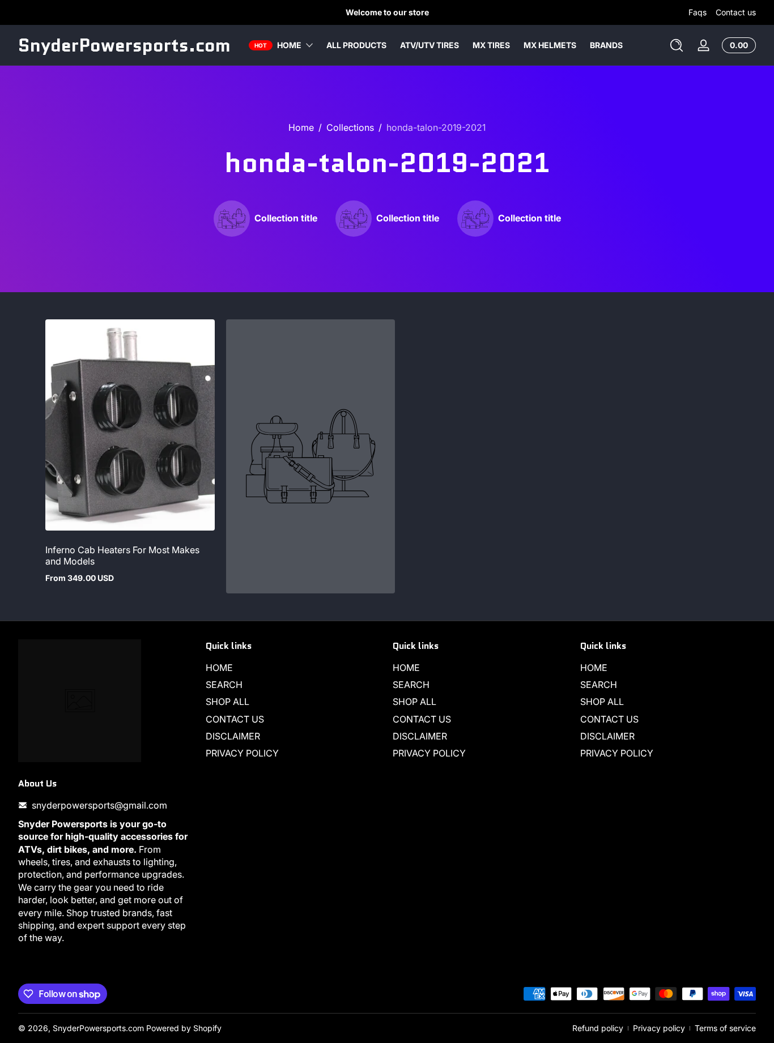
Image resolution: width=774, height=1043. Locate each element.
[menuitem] (294, 667)
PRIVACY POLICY (242, 753)
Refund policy (597, 1028)
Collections (350, 127)
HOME (219, 667)
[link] (265, 218)
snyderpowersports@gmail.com (99, 805)
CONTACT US (235, 719)
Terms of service (725, 1028)
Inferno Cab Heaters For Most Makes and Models (122, 555)
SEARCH (224, 684)
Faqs (697, 12)
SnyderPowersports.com (98, 1028)
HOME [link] (289, 45)
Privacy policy (659, 1028)
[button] (676, 45)
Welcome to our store (387, 12)
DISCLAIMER (233, 736)
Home (301, 127)
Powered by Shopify (184, 1028)
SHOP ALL (227, 702)
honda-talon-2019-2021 (436, 127)
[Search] (676, 45)
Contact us (736, 12)
